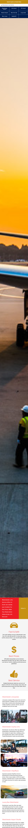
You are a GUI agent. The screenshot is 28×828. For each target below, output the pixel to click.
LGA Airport (14, 8)
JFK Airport (23, 8)
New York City (14, 12)
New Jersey (4, 16)
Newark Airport (4, 12)
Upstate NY (14, 16)
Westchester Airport (4, 9)
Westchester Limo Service (8, 5)
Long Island (23, 12)
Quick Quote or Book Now (14, 2)
